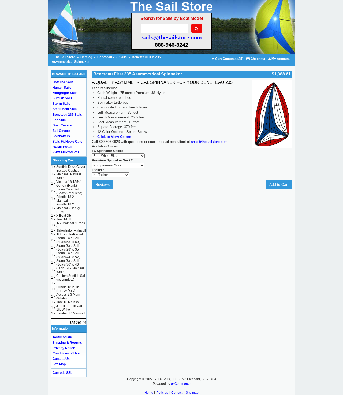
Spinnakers (61, 136)
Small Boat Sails (65, 109)
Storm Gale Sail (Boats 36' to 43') (68, 262)
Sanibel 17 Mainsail (70, 313)
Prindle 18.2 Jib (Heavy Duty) (67, 289)
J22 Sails (59, 120)
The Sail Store (65, 57)
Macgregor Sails (65, 93)
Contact (176, 392)
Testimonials (62, 337)
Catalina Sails (63, 82)
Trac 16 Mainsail (68, 302)
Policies (162, 392)
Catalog (86, 57)
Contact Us (61, 359)
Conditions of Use (66, 353)
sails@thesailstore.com (171, 38)
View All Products (66, 152)
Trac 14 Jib (64, 219)
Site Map (59, 364)
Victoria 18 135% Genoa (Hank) (68, 183)
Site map (192, 392)
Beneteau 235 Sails (112, 57)
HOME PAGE (62, 147)
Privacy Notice (64, 348)
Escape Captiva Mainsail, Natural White (68, 174)
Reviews (102, 184)
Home (148, 392)
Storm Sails (61, 104)
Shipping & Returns (67, 343)
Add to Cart (279, 184)
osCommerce (181, 384)
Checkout (257, 59)
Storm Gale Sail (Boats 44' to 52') (68, 255)
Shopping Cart (63, 160)
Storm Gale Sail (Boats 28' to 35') (68, 247)
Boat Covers (62, 125)
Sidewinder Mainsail (71, 231)
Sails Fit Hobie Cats (67, 141)
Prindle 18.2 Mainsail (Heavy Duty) (68, 208)
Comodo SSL (62, 373)
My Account (280, 59)
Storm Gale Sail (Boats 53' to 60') (68, 240)
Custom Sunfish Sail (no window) (71, 277)
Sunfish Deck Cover (70, 167)
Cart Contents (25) (228, 59)
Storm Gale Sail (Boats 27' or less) (69, 191)
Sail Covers (61, 131)
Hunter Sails (62, 87)
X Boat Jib (63, 216)
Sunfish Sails (62, 98)
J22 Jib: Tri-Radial (69, 234)
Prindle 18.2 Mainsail (65, 198)
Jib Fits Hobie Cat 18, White (69, 307)
